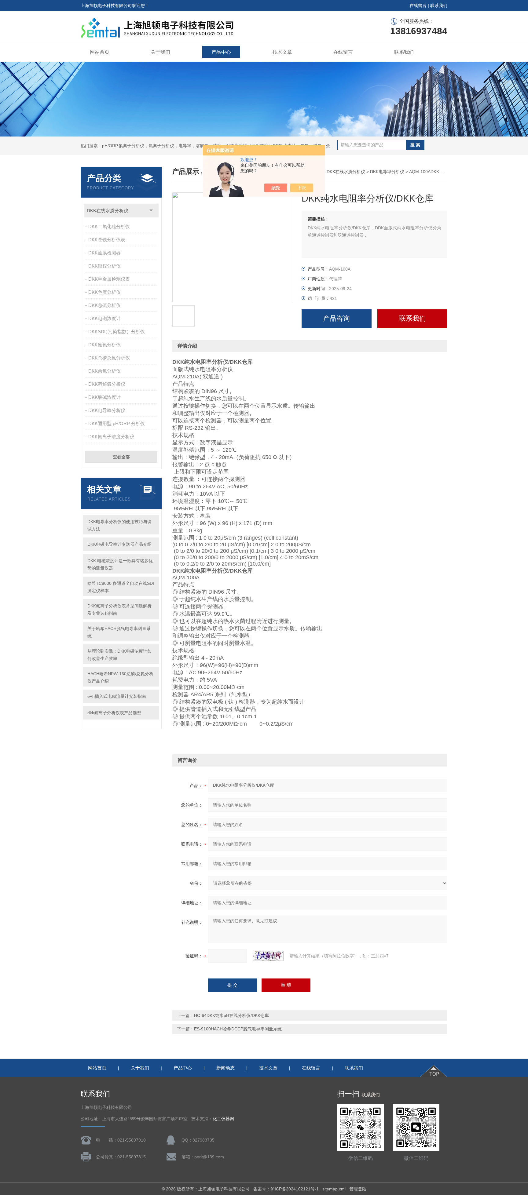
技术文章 (282, 52)
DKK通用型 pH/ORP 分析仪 (116, 423)
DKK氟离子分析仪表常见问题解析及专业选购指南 (119, 609)
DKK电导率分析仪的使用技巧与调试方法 (119, 525)
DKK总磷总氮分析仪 (109, 357)
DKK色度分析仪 (104, 292)
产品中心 (221, 52)
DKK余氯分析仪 (104, 370)
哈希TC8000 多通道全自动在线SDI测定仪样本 (120, 587)
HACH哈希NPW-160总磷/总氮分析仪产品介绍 (120, 677)
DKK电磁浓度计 (104, 318)
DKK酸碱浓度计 (104, 397)
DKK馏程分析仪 (104, 265)
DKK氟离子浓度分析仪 (111, 436)
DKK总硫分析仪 (104, 305)
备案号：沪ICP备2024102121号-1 (286, 1188)
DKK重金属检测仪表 (109, 279)
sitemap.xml (334, 1188)
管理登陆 (357, 1188)
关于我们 (160, 52)
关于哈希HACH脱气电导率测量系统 (119, 632)
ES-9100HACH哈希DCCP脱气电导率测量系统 (238, 1028)
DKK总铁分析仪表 (106, 239)
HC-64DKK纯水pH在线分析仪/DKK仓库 (231, 1015)
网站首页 (99, 52)
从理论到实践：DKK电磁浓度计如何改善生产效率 (119, 655)
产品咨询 (336, 318)
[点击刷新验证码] (268, 956)
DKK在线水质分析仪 (107, 210)
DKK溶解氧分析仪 (106, 384)
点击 (151, 210)
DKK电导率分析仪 (106, 410)
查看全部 (121, 456)
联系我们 (438, 5)
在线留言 (418, 5)
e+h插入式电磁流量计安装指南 (116, 696)
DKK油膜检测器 (104, 252)
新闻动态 (225, 1067)
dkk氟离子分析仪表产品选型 (114, 712)
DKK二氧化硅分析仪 (109, 226)
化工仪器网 (223, 1119)
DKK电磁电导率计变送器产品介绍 (119, 544)
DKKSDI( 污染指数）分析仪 (116, 331)
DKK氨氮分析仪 (104, 344)
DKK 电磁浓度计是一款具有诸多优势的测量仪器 (120, 564)
